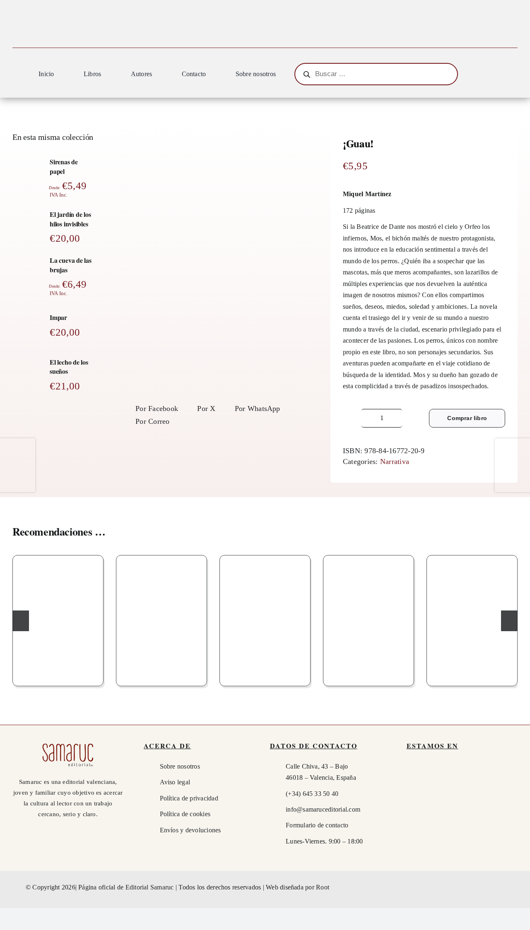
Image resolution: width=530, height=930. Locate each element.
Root (322, 887)
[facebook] (469, 887)
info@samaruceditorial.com (323, 809)
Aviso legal (175, 782)
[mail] (499, 887)
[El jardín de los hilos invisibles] (368, 619)
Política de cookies (185, 813)
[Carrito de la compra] (514, 75)
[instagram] (484, 887)
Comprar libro (467, 418)
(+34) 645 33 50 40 (312, 793)
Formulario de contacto (317, 825)
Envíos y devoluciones (190, 830)
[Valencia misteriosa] (265, 619)
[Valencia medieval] (472, 619)
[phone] (514, 887)
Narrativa (394, 461)
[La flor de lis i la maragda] (58, 619)
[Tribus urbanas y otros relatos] (161, 619)
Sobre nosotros (180, 766)
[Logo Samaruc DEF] (68, 744)
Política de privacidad (189, 798)
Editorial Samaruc (150, 887)
